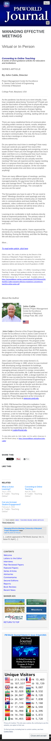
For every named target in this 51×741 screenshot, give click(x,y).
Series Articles (38, 520)
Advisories (8, 574)
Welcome (8, 555)
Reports (7, 584)
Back (46, 3)
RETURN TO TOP (11, 622)
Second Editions (11, 580)
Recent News (9, 590)
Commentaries (10, 577)
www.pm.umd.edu (31, 398)
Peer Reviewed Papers (14, 564)
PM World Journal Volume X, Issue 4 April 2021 (25, 635)
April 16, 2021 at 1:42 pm (12, 532)
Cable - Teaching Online (23, 520)
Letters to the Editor (13, 558)
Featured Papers (11, 568)
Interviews (8, 561)
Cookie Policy (8, 731)
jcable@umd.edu (20, 430)
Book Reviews (10, 587)
